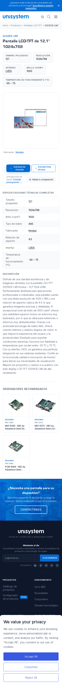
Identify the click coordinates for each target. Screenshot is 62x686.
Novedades (41, 593)
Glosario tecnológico (46, 605)
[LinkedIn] (35, 565)
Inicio (5, 25)
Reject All (31, 677)
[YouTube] (46, 565)
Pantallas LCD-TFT (33, 25)
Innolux (20, 152)
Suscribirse (50, 558)
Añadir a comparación (42, 179)
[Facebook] (41, 565)
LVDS (9, 71)
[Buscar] (49, 17)
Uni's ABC (40, 586)
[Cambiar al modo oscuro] (42, 17)
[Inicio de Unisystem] (16, 16)
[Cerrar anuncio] (59, 6)
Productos (16, 25)
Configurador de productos (10, 597)
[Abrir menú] (55, 16)
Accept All (31, 656)
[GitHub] (57, 565)
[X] (52, 565)
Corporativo (41, 599)
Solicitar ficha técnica (44, 168)
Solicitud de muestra (19, 168)
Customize (31, 667)
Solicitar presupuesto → (14, 181)
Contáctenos (31, 509)
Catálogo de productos (10, 588)
